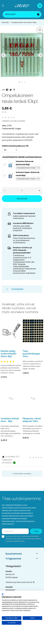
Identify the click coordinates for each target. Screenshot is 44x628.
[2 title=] (4, 361)
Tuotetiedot (14, 289)
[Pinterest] (14, 89)
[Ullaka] (22, 5)
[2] (6, 117)
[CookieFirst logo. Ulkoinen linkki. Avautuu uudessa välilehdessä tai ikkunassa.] (3, 594)
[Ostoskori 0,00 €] (39, 5)
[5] (14, 117)
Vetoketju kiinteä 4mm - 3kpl (10, 420)
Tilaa (36, 531)
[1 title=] (1, 361)
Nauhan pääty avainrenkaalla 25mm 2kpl (8, 354)
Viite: (4, 125)
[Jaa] (7, 89)
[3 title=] (7, 361)
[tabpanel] (22, 55)
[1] (3, 117)
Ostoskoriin (22, 198)
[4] (11, 117)
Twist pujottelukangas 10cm (31, 354)
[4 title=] (10, 361)
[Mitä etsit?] (38, 14)
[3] (8, 117)
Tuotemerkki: (8, 128)
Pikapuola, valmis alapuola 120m (32, 420)
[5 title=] (13, 361)
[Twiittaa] (10, 89)
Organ (18, 128)
